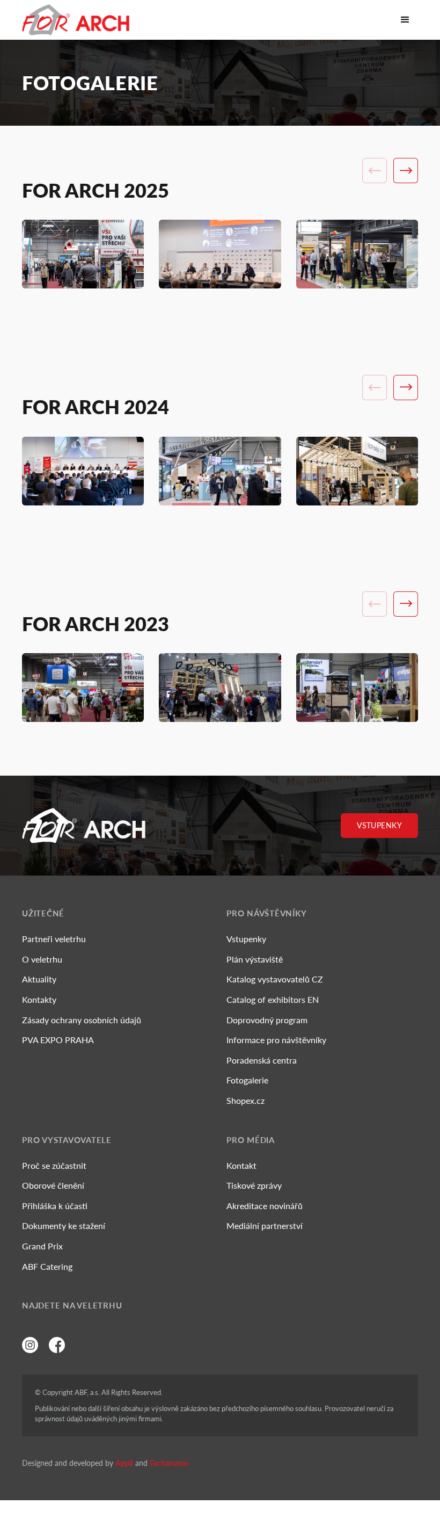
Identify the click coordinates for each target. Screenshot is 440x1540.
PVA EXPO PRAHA (58, 1039)
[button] (405, 20)
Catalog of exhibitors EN (272, 999)
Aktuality (39, 979)
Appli (124, 1463)
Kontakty (39, 999)
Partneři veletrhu (54, 938)
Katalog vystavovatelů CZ (274, 979)
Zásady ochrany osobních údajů (81, 1019)
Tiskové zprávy (254, 1185)
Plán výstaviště (254, 959)
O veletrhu (42, 959)
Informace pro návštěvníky (276, 1039)
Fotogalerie (247, 1080)
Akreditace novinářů (264, 1205)
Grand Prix (42, 1246)
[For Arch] (75, 19)
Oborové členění (53, 1185)
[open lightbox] (83, 254)
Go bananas (169, 1463)
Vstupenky (379, 825)
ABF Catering (47, 1266)
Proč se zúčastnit (54, 1165)
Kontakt (241, 1165)
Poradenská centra (261, 1060)
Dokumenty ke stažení (63, 1225)
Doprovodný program (266, 1019)
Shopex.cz (245, 1100)
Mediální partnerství (264, 1225)
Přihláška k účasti (54, 1205)
